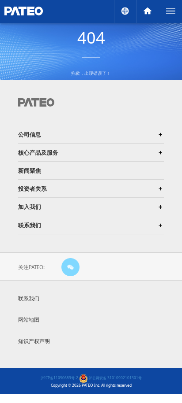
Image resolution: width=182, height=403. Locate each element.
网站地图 (28, 319)
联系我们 (28, 298)
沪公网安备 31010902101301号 (115, 377)
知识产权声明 (34, 341)
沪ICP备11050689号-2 (59, 377)
